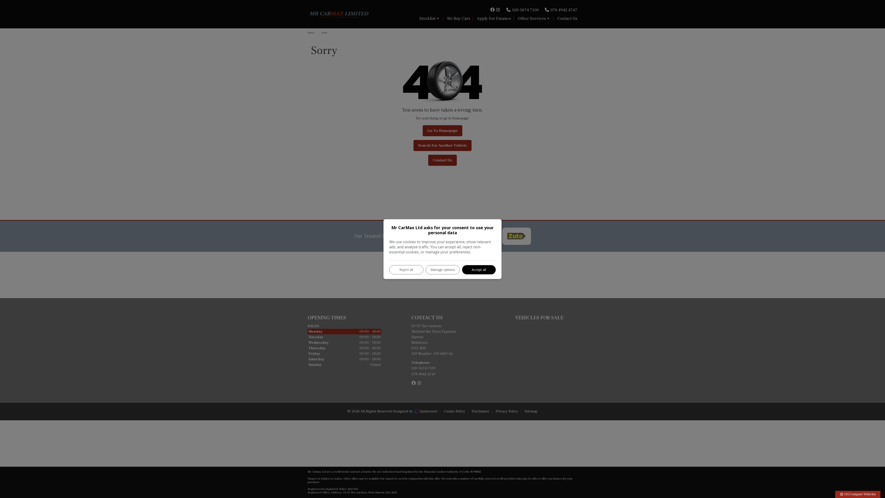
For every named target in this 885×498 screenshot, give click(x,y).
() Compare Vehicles (860, 494)
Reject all (406, 269)
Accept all (479, 269)
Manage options (443, 269)
